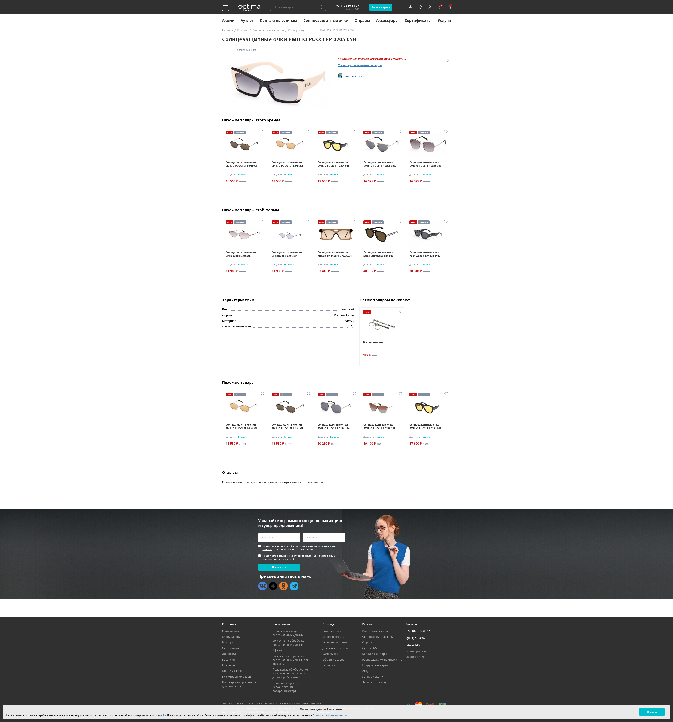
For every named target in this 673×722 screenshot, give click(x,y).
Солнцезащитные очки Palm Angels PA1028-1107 (424, 254)
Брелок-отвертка (374, 342)
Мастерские (230, 642)
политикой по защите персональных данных (304, 546)
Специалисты (231, 637)
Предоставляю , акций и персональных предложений (300, 557)
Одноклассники (283, 586)
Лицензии (229, 654)
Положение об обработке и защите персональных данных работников (290, 673)
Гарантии (328, 665)
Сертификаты (418, 20)
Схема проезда (415, 651)
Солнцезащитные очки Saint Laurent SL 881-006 (378, 254)
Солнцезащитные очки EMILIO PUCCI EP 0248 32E (288, 164)
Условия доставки (334, 642)
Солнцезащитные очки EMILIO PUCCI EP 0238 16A (334, 426)
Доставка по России (336, 648)
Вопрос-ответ (331, 631)
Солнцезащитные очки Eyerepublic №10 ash (241, 254)
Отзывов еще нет (246, 49)
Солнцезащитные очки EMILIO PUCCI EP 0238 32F (379, 426)
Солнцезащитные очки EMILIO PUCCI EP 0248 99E (242, 164)
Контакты (228, 665)
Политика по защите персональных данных (287, 633)
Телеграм (294, 586)
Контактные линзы (278, 20)
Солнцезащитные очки (325, 20)
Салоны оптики (415, 657)
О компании (230, 631)
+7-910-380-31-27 (347, 6)
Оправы (362, 20)
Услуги (444, 20)
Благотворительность (237, 676)
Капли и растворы (374, 654)
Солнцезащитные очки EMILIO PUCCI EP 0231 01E (333, 164)
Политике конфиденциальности (329, 715)
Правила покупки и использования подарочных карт (285, 687)
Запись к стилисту (374, 682)
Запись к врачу (381, 7)
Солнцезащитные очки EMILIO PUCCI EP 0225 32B (425, 164)
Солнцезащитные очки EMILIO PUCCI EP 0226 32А (379, 164)
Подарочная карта (375, 665)
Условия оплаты (333, 637)
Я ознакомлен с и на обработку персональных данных (299, 548)
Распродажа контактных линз (382, 659)
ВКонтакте (262, 586)
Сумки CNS (369, 648)
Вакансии (228, 659)
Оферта (277, 650)
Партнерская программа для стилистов (239, 684)
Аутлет (247, 20)
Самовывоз (330, 654)
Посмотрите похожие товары (360, 65)
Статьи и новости (234, 671)
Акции (228, 20)
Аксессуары (387, 20)
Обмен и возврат (334, 659)
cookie (162, 715)
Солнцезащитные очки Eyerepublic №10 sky (287, 254)
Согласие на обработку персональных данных (288, 642)
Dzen (273, 586)
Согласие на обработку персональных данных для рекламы (290, 660)
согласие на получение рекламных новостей (303, 555)
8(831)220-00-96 (416, 638)
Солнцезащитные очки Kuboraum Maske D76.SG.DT (335, 254)
